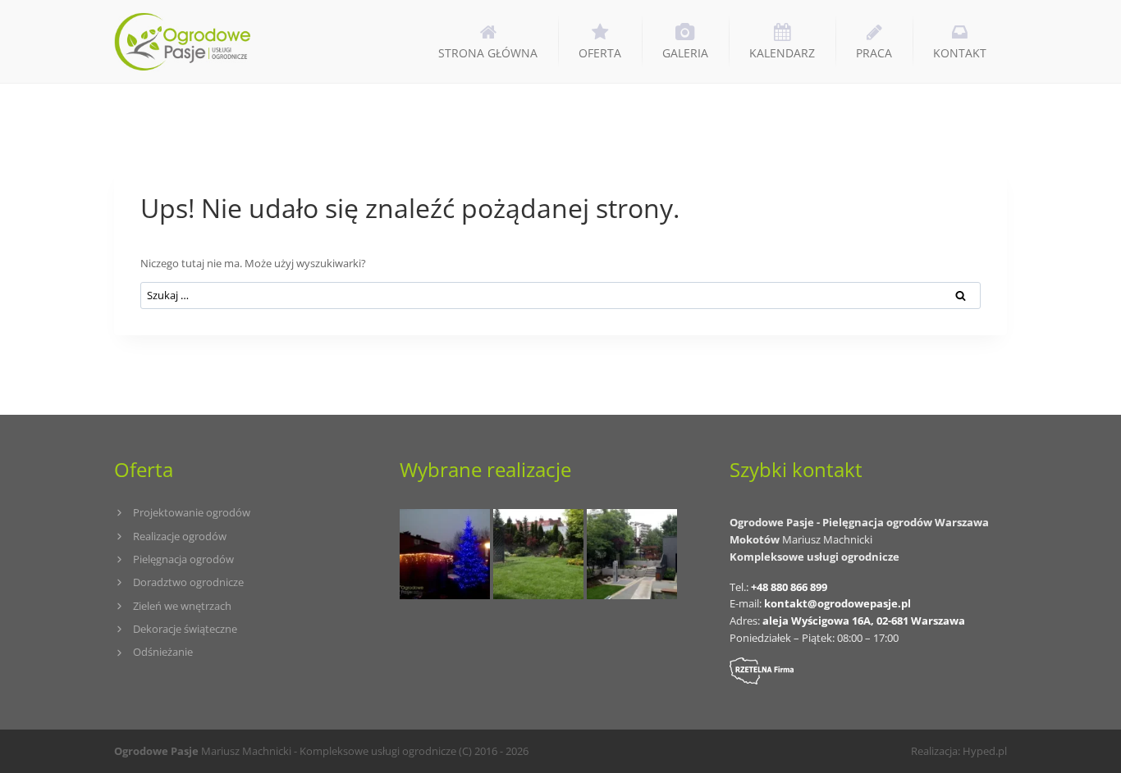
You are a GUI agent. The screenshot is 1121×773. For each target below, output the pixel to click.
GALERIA (685, 53)
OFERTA (600, 53)
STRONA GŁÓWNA (488, 53)
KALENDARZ (782, 53)
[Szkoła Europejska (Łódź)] (538, 554)
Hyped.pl (985, 750)
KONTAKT (959, 53)
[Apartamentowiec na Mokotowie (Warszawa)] (632, 554)
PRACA (874, 53)
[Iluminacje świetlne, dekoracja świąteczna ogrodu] (445, 554)
